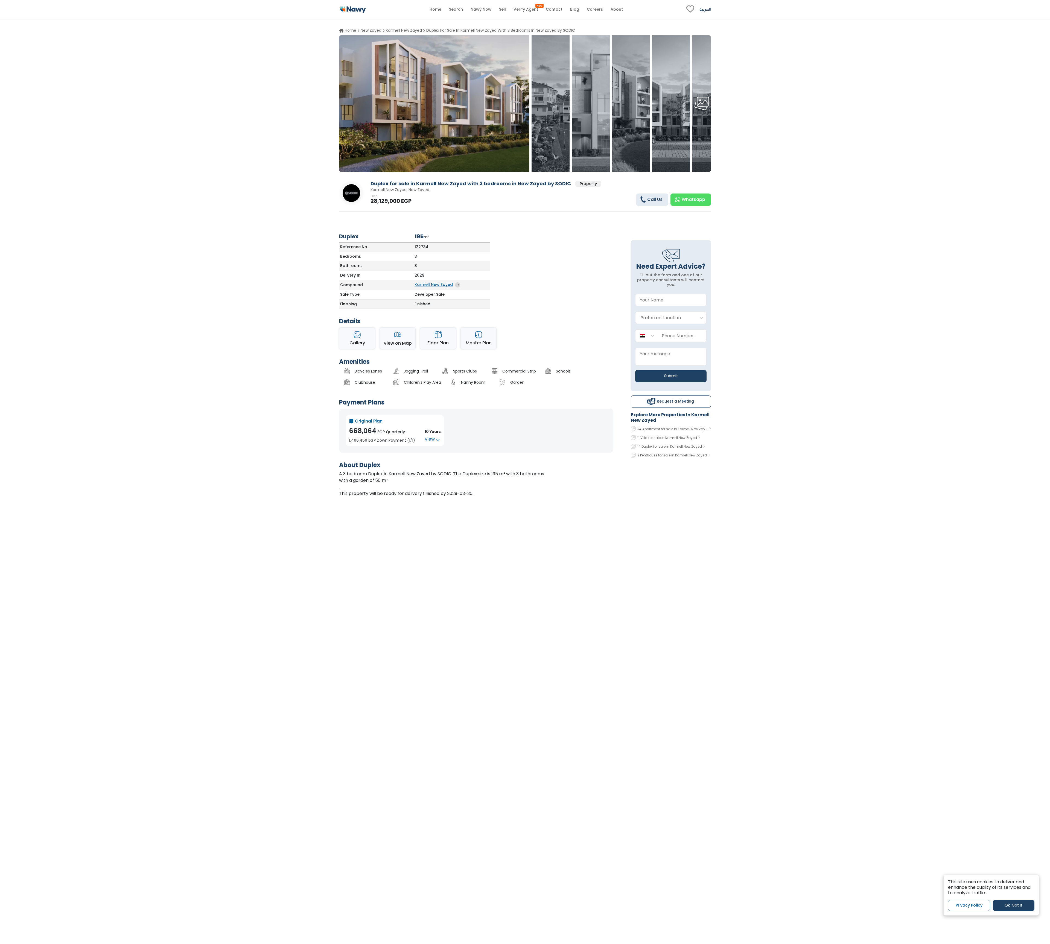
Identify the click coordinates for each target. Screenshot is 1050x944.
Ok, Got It (1013, 905)
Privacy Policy (969, 905)
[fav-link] (690, 9)
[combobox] (665, 318)
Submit (671, 376)
